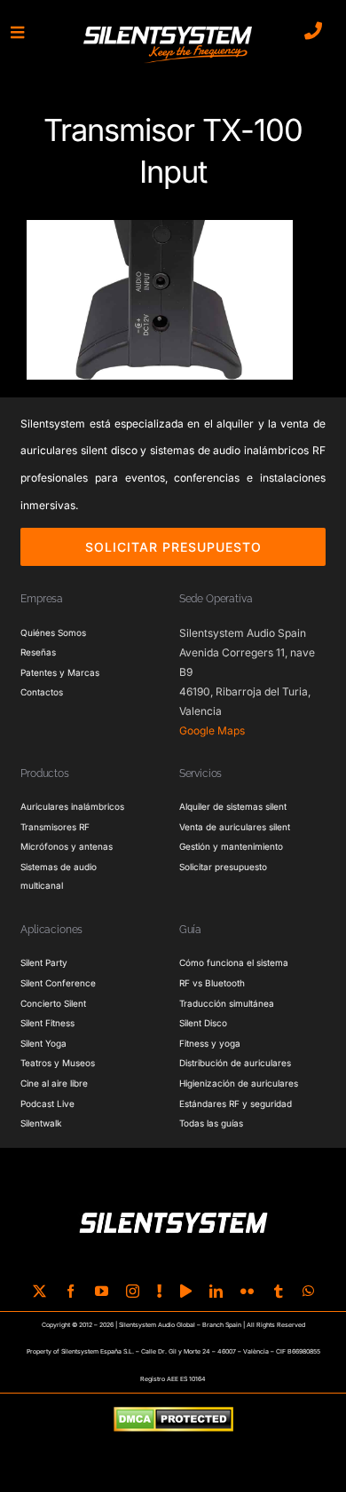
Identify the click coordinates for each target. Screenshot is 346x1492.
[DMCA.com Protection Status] (173, 1420)
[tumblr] (278, 1291)
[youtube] (101, 1291)
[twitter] (39, 1291)
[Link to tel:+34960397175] (313, 31)
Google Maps (212, 730)
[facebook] (70, 1291)
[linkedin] (216, 1291)
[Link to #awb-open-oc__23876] (17, 32)
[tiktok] (159, 1291)
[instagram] (132, 1291)
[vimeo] (186, 1291)
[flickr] (247, 1291)
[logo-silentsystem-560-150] (167, 29)
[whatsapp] (308, 1291)
